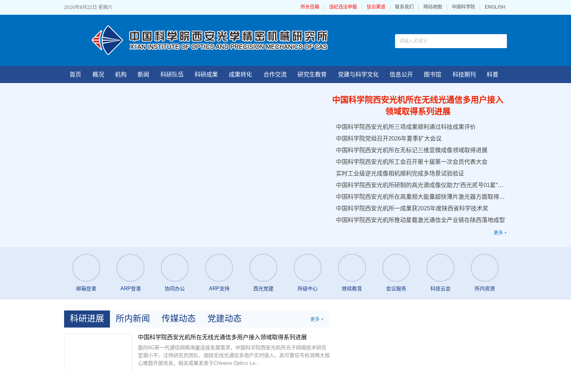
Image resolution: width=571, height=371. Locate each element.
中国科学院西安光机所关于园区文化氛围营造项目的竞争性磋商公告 (438, 342)
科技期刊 (464, 74)
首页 (75, 74)
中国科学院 (463, 7)
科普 (492, 74)
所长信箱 (338, 7)
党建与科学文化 (358, 74)
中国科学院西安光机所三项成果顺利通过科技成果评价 (406, 126)
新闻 (143, 74)
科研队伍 (172, 74)
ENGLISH (495, 7)
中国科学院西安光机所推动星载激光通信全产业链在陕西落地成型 (420, 220)
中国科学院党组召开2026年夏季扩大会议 (389, 138)
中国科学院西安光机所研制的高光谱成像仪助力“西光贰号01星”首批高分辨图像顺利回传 (420, 185)
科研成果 (206, 74)
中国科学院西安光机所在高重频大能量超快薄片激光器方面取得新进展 (420, 196)
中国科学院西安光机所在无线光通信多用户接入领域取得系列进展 (417, 105)
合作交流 (275, 74)
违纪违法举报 (371, 7)
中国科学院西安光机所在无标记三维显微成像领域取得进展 (411, 150)
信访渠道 (404, 7)
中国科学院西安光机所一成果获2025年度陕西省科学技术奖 (412, 208)
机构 (121, 74)
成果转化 (240, 74)
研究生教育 (312, 74)
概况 (98, 74)
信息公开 (401, 74)
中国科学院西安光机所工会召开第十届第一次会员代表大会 (411, 161)
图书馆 (432, 74)
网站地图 (432, 7)
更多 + (500, 233)
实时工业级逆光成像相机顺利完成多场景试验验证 (400, 173)
